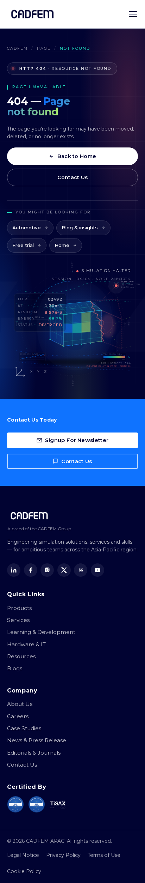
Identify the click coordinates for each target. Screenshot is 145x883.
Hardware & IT (26, 644)
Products (19, 608)
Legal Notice (23, 855)
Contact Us (72, 177)
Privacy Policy (63, 855)
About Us (19, 704)
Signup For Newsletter (76, 440)
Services (18, 620)
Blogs (14, 668)
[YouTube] (97, 570)
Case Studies (24, 728)
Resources (21, 656)
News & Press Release (36, 740)
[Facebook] (30, 570)
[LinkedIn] (13, 570)
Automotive (26, 227)
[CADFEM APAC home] (32, 14)
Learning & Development (41, 632)
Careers (18, 716)
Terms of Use (104, 855)
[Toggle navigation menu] (133, 14)
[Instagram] (47, 570)
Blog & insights (80, 227)
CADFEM (17, 48)
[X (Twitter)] (64, 570)
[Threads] (80, 570)
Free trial (23, 245)
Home (62, 245)
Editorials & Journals (34, 752)
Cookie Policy (24, 871)
